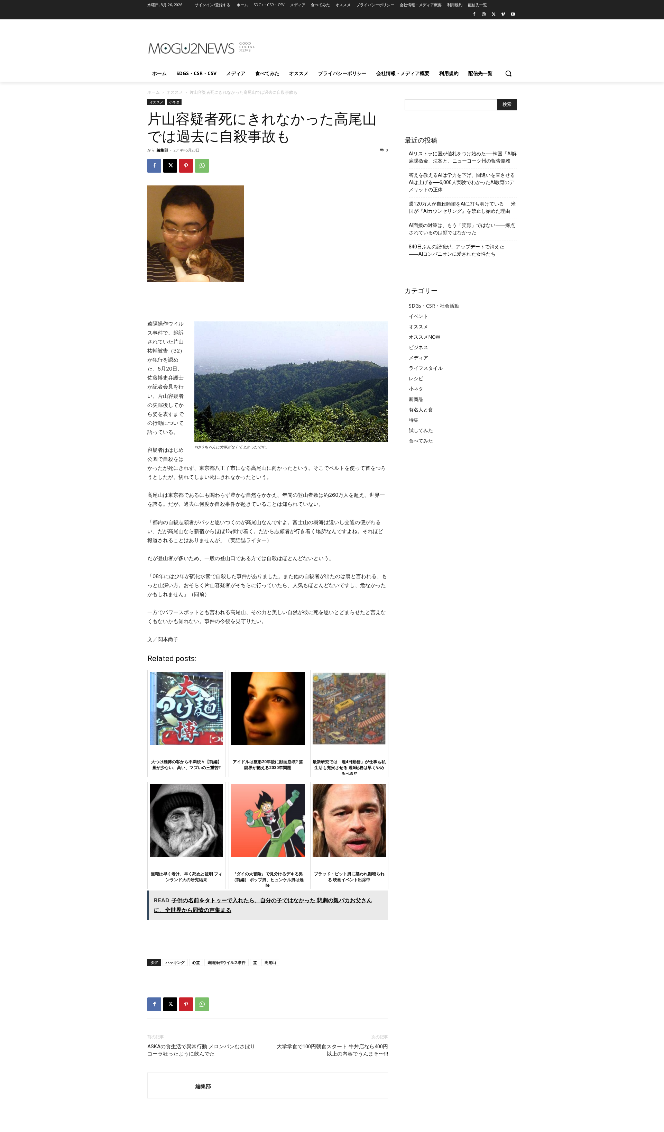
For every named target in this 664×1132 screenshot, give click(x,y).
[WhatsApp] (202, 166)
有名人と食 (421, 409)
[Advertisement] (384, 44)
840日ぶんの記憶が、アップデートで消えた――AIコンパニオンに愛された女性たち (456, 250)
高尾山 (270, 962)
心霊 (196, 962)
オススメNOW (424, 337)
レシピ (416, 378)
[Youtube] (513, 15)
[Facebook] (474, 15)
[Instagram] (484, 15)
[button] (508, 73)
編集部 (162, 150)
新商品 (416, 399)
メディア (418, 357)
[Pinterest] (186, 166)
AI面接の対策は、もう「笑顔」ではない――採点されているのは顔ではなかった (462, 228)
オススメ (174, 92)
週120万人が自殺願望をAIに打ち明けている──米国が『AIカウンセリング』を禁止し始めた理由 (462, 207)
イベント (418, 316)
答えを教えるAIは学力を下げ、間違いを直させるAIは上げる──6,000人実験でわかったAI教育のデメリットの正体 (462, 182)
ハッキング (175, 962)
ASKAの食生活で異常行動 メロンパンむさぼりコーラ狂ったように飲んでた (201, 1050)
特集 (413, 420)
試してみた (421, 430)
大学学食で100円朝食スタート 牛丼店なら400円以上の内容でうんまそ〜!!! (332, 1050)
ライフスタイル (426, 368)
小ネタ (174, 102)
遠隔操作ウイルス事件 (227, 962)
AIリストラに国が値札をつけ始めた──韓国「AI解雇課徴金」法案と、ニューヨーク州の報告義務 (463, 157)
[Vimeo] (503, 15)
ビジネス (418, 347)
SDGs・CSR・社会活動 (434, 305)
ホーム (153, 92)
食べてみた (421, 440)
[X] (494, 15)
